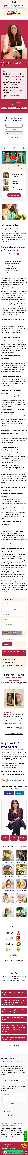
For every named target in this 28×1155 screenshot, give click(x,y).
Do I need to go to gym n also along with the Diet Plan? (14, 1038)
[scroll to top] (26, 1152)
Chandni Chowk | (20, 1134)
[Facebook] (10, 2)
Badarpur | (20, 1130)
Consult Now (13, 254)
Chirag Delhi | (4, 1136)
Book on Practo (8, 792)
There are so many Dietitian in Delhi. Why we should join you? (13, 1011)
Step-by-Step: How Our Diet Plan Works (12, 993)
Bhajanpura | (4, 1132)
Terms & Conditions (18, 1147)
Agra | (2, 1130)
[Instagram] (12, 2)
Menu (13, 17)
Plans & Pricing (20, 5)
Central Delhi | (4, 1134)
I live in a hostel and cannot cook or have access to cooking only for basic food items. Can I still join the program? (13, 1028)
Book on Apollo (19, 792)
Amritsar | (7, 1130)
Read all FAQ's (14, 1045)
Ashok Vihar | (14, 1130)
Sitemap (9, 1147)
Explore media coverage (12, 960)
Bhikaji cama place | (14, 1132)
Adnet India (12, 1148)
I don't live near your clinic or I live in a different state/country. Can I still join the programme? (13, 1002)
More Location (16, 1137)
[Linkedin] (17, 2)
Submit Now (7, 644)
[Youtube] (15, 2)
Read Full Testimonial (14, 723)
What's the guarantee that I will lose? (12, 1019)
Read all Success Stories (14, 733)
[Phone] (23, 1144)
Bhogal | (21, 1132)
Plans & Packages (14, 195)
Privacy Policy (4, 1148)
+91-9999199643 (10, 659)
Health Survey (25, 1136)
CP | (10, 1136)
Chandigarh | (12, 1134)
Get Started (9, 5)
